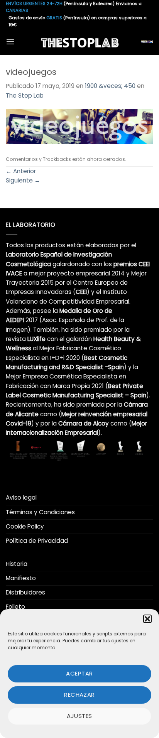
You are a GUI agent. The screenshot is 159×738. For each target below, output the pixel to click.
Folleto (15, 607)
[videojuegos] (79, 126)
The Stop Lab (25, 95)
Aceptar (79, 673)
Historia (16, 564)
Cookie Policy (25, 526)
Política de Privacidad (37, 541)
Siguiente (23, 180)
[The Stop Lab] (79, 42)
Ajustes (79, 716)
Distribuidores (25, 592)
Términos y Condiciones (40, 512)
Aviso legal (21, 497)
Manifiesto (21, 578)
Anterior (21, 171)
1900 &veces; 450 (110, 86)
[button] (147, 619)
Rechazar (79, 695)
